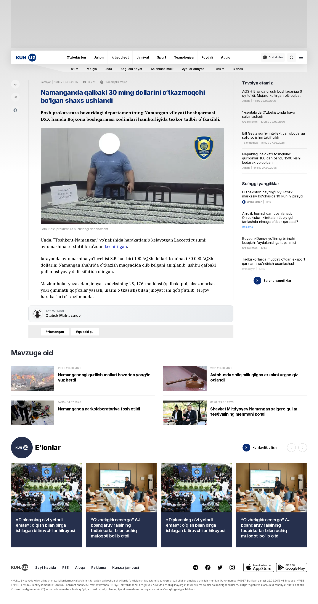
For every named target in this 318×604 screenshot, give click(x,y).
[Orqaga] (15, 84)
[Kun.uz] (26, 58)
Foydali (207, 57)
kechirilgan (116, 246)
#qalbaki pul (85, 332)
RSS (65, 567)
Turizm (219, 69)
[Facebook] (15, 110)
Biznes (238, 69)
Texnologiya (184, 57)
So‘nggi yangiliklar (260, 183)
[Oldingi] (291, 447)
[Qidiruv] (291, 57)
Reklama (98, 567)
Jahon (99, 57)
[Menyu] (301, 57)
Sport (161, 57)
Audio (225, 57)
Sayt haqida (45, 567)
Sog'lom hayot (131, 69)
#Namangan (55, 332)
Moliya (92, 69)
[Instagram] (232, 567)
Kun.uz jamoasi (125, 567)
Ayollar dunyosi (193, 69)
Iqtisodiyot (120, 57)
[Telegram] (15, 97)
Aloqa (80, 567)
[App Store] (258, 567)
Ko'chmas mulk (162, 69)
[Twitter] (220, 567)
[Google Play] (291, 567)
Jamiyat (143, 57)
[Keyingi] (302, 447)
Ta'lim (73, 69)
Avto (109, 69)
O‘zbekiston (76, 57)
